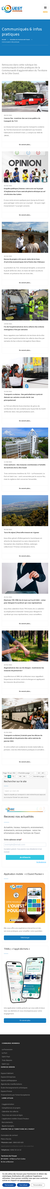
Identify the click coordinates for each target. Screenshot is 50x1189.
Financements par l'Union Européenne (15, 1095)
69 (5, 777)
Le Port (4, 1053)
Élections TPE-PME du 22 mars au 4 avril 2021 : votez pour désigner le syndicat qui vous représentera (25, 601)
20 (43, 773)
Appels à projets (8, 1126)
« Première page (23, 773)
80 (20, 777)
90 (24, 777)
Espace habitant (7, 1073)
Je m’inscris (25, 857)
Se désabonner (41, 862)
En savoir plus (25, 1020)
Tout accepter (9, 1185)
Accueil (4, 39)
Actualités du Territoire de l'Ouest (20, 39)
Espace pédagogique (9, 1081)
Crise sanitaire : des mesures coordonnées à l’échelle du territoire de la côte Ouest (24, 466)
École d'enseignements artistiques (14, 1088)
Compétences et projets (11, 1108)
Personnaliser (37, 1185)
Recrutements (7, 1122)
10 (39, 773)
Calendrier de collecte (10, 1112)
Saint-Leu (5, 1064)
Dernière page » (39, 777)
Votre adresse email (12, 840)
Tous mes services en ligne (12, 1115)
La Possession (7, 1050)
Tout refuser (23, 1185)
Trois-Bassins (7, 1060)
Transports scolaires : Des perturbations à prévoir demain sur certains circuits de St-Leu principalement (23, 397)
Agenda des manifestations (11, 1084)
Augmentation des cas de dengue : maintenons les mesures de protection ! (24, 669)
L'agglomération (8, 1104)
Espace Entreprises (8, 1077)
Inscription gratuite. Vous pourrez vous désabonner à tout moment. (23, 850)
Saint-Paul (6, 1057)
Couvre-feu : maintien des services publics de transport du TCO (22, 119)
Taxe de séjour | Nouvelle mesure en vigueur (21, 533)
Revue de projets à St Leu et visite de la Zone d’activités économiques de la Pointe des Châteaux (24, 260)
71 (13, 777)
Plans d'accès (6, 1139)
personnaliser (25, 1180)
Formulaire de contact (9, 1135)
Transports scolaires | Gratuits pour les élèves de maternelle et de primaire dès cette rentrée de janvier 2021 (23, 738)
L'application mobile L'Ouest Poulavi (15, 1119)
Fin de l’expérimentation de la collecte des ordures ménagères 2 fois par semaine (24, 328)
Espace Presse (6, 1091)
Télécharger (25, 938)
